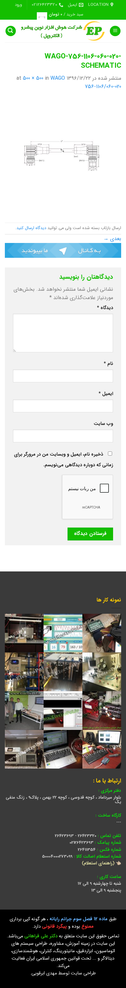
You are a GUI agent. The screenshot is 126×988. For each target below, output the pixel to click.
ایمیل (106, 394)
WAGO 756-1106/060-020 (85, 82)
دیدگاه (105, 308)
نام (108, 364)
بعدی (112, 239)
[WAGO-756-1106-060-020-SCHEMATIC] (63, 156)
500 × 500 (33, 78)
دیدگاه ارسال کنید (31, 228)
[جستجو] (10, 31)
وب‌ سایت (103, 424)
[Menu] (115, 31)
